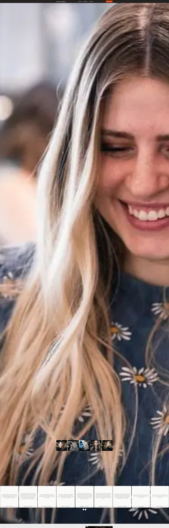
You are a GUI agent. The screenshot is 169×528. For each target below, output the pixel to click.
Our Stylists (85, 1)
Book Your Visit (109, 1)
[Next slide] (85, 509)
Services (79, 1)
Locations (91, 1)
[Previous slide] (83, 509)
